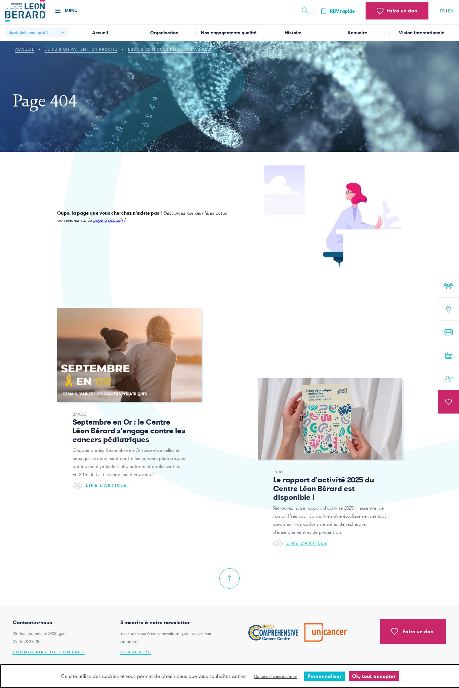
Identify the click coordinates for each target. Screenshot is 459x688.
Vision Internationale (422, 33)
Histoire (293, 33)
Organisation (164, 33)
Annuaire (357, 33)
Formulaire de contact (49, 652)
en (450, 11)
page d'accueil (108, 220)
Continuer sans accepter (275, 676)
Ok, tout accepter (374, 676)
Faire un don (418, 631)
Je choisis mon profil (28, 32)
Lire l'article (106, 485)
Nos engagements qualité (229, 33)
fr (442, 11)
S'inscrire (136, 652)
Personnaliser (324, 676)
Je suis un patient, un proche (81, 49)
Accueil (100, 33)
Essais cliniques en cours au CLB (169, 49)
